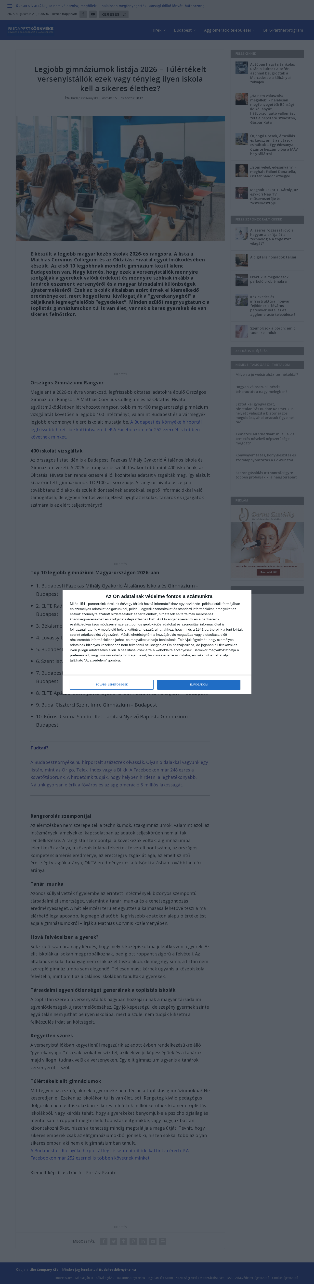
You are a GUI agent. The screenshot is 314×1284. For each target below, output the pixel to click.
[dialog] (157, 642)
